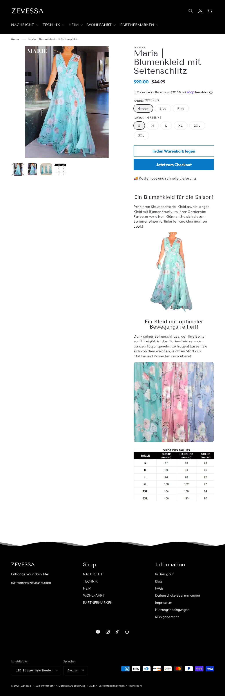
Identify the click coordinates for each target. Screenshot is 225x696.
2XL (197, 126)
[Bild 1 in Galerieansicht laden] (18, 169)
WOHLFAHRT (93, 595)
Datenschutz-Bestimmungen (177, 595)
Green (143, 108)
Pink (180, 108)
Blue (163, 108)
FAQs (159, 588)
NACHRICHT (93, 574)
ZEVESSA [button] (23, 564)
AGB (92, 685)
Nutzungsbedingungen (172, 609)
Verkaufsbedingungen (112, 685)
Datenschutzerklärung (71, 685)
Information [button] (170, 564)
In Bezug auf (164, 574)
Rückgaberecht (167, 617)
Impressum (163, 602)
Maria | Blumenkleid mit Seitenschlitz (53, 39)
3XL (141, 135)
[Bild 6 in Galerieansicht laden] (60, 169)
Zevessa (26, 685)
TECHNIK (90, 581)
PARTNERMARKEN (97, 602)
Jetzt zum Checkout (174, 164)
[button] (24, 25)
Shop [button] (89, 564)
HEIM (87, 588)
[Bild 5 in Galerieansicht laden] (46, 169)
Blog (158, 581)
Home (15, 39)
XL (180, 126)
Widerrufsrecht (45, 685)
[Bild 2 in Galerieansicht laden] (32, 169)
